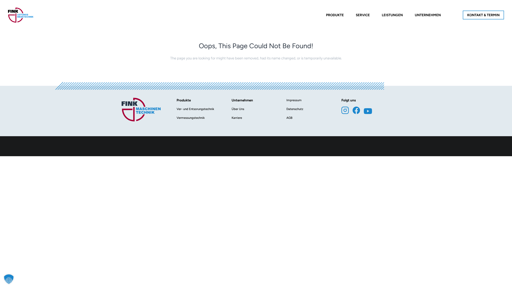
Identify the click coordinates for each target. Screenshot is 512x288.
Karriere (237, 118)
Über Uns (238, 109)
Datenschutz (294, 109)
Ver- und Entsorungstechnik (195, 109)
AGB (289, 118)
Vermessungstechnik (191, 118)
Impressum (294, 100)
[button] (9, 279)
